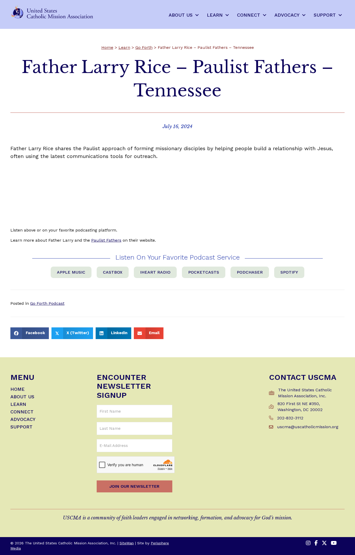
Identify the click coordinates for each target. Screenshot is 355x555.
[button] (197, 15)
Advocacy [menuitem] (286, 15)
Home (107, 47)
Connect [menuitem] (248, 15)
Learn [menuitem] (215, 15)
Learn (124, 47)
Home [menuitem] (17, 389)
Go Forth (144, 47)
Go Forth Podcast (47, 303)
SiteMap (127, 543)
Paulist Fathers (106, 240)
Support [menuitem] (325, 15)
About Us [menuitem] (181, 15)
